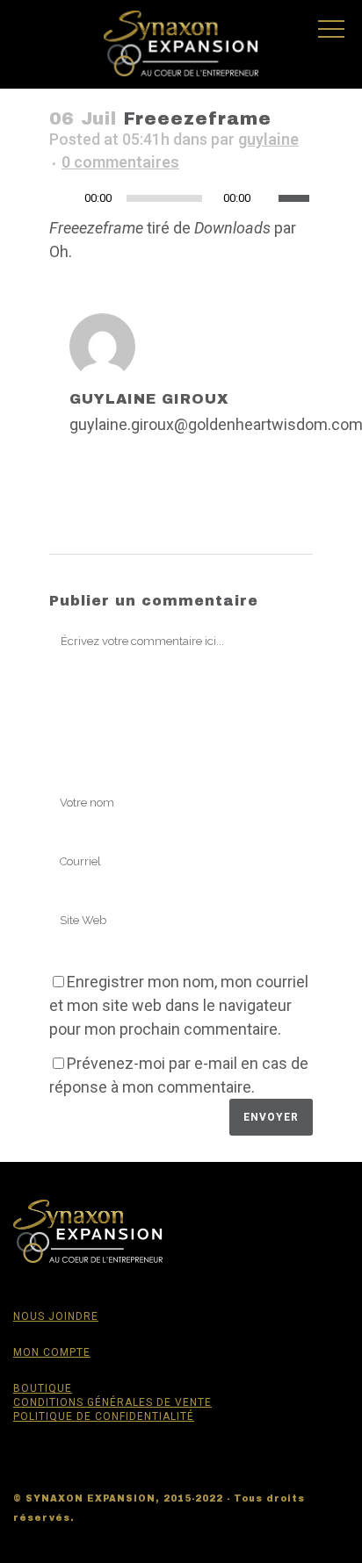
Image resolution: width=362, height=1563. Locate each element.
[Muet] (270, 198)
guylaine (268, 139)
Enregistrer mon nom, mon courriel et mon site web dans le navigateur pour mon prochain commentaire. (178, 1005)
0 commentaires (120, 162)
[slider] (296, 196)
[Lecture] (67, 198)
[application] (181, 203)
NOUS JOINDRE (55, 1316)
